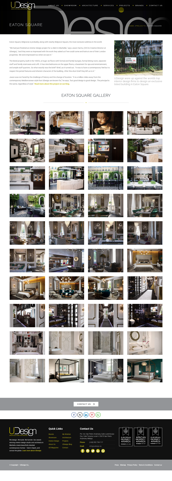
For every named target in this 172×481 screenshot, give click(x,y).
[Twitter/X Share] (80, 414)
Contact (65, 448)
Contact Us (84, 404)
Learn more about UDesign (31, 451)
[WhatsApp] (103, 451)
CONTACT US (156, 5)
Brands (51, 434)
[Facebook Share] (73, 414)
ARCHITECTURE (90, 5)
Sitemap (123, 465)
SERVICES (109, 5)
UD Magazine (53, 448)
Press (117, 465)
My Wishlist (66, 434)
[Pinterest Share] (92, 414)
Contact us (158, 465)
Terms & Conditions (146, 465)
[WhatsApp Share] (98, 414)
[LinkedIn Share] (86, 414)
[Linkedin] (98, 451)
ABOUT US (53, 5)
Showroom (53, 438)
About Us (52, 444)
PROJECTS (124, 5)
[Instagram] (88, 451)
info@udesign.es (95, 446)
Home (131, 26)
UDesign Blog (67, 444)
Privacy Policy (132, 465)
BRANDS (139, 5)
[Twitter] (93, 451)
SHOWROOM (70, 5)
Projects (141, 26)
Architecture (66, 438)
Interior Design (54, 441)
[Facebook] (83, 451)
